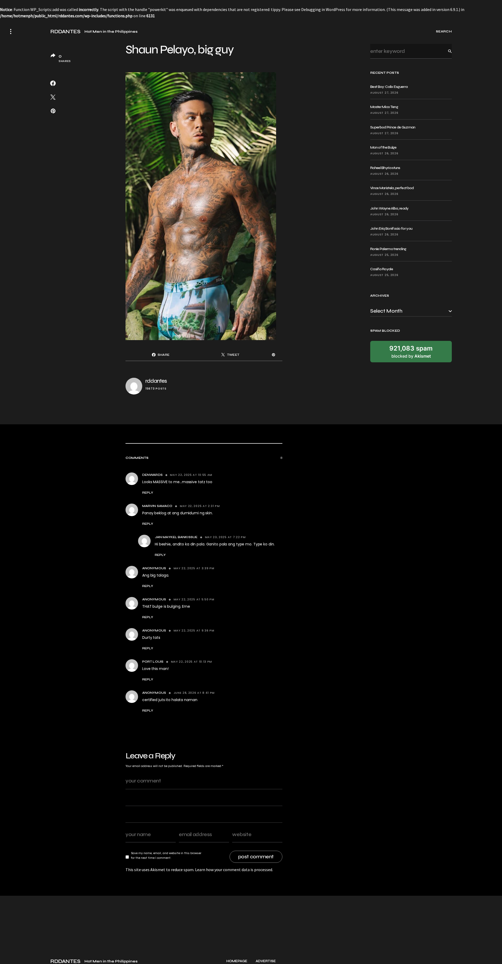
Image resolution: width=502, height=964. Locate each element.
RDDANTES (65, 31)
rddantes (156, 381)
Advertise (266, 961)
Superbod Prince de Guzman (392, 127)
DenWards (152, 475)
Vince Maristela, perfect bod (392, 188)
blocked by (411, 352)
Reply (147, 492)
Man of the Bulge (383, 147)
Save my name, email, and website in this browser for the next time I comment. (166, 855)
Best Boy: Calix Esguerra (389, 86)
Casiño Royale (381, 269)
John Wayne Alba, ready (389, 208)
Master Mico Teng (384, 107)
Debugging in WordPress (323, 9)
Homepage (236, 961)
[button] (10, 31)
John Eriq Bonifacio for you (391, 228)
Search (446, 51)
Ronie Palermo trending (388, 249)
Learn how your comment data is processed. (234, 869)
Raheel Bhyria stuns (385, 168)
